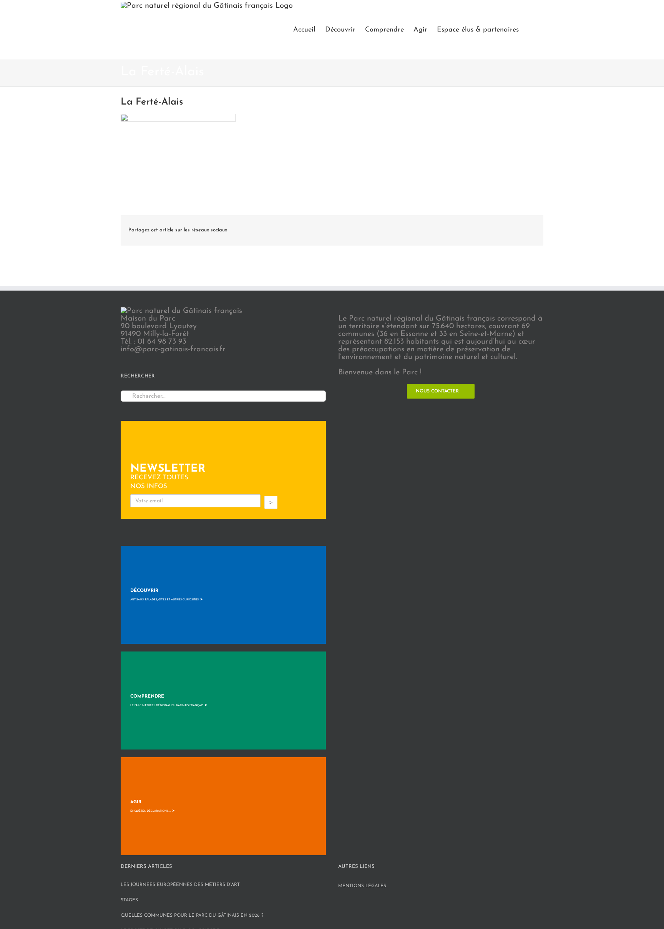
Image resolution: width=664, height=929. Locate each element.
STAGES (129, 900)
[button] (531, 29)
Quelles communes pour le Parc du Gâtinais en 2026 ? (192, 915)
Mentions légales (362, 886)
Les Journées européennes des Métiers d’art (180, 884)
